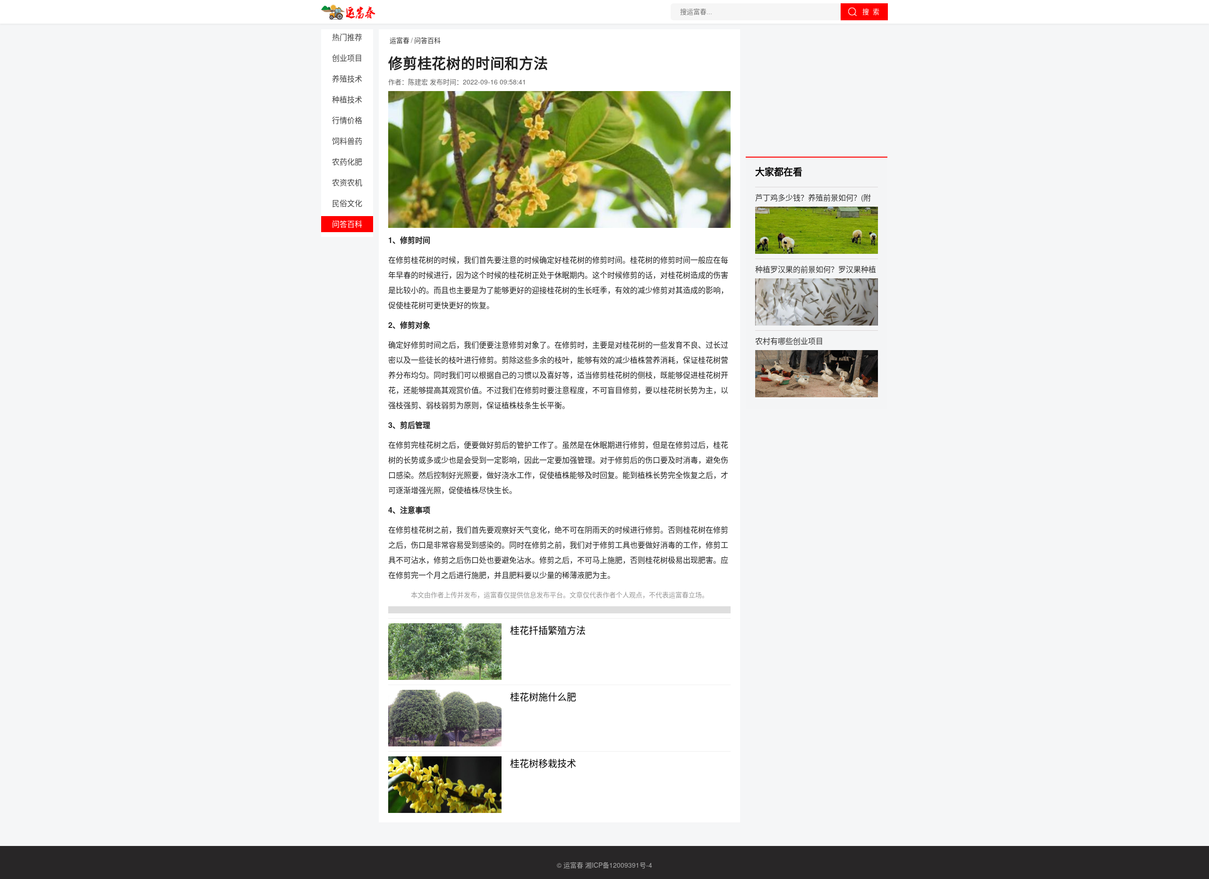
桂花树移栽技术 (543, 763)
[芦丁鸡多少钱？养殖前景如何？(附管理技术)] (816, 230)
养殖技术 (347, 78)
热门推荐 (347, 37)
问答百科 (347, 223)
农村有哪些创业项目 (789, 340)
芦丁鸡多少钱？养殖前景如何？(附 (813, 197)
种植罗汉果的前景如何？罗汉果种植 (815, 269)
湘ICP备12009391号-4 (618, 865)
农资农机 (347, 182)
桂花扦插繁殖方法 (548, 630)
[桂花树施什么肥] (445, 718)
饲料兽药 (347, 140)
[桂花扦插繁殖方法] (445, 651)
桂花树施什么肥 (543, 696)
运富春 (399, 40)
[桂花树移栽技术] (445, 784)
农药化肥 (347, 161)
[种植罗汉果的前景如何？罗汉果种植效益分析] (816, 302)
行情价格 (347, 120)
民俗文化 (347, 203)
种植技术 (347, 99)
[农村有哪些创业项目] (816, 373)
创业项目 (347, 57)
